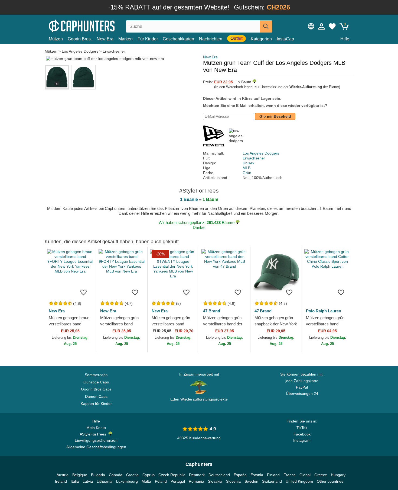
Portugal (178, 481)
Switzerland (272, 481)
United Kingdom (299, 481)
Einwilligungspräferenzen (96, 440)
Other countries (330, 481)
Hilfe (344, 39)
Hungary (338, 475)
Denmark (197, 475)
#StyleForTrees (94, 434)
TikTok (301, 427)
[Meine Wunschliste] (332, 26)
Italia (75, 481)
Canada (115, 475)
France (289, 475)
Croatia (132, 475)
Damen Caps (96, 396)
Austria (62, 475)
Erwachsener (114, 51)
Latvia (88, 481)
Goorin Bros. (80, 39)
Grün (247, 173)
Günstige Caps (96, 382)
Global (305, 475)
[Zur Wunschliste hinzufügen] (84, 292)
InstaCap (285, 39)
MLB (246, 168)
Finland (273, 475)
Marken (125, 39)
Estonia (256, 475)
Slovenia (233, 481)
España (240, 475)
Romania (196, 481)
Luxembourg (127, 481)
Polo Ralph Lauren (323, 311)
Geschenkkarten (178, 39)
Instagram (302, 440)
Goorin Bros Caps (96, 389)
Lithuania (104, 481)
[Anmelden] (322, 26)
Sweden (251, 481)
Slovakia (215, 481)
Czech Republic (171, 475)
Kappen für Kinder (96, 403)
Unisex (248, 163)
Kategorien (261, 39)
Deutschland (219, 475)
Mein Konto (96, 427)
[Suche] (266, 26)
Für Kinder (148, 39)
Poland (161, 481)
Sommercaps (96, 375)
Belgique (79, 475)
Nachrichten (210, 39)
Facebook (302, 434)
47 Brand (211, 311)
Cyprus (148, 475)
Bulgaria (98, 475)
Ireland (61, 481)
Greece (320, 475)
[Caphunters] (96, 25)
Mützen (56, 39)
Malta (146, 481)
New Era (105, 39)
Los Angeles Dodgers (80, 51)
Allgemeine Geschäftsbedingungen (96, 447)
